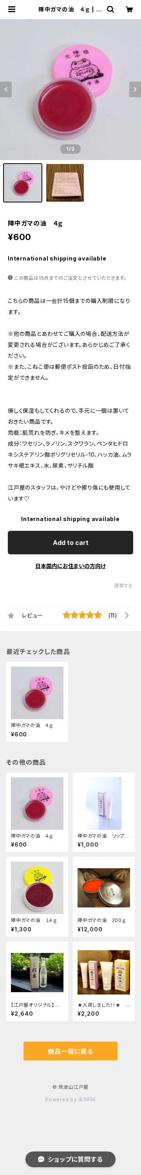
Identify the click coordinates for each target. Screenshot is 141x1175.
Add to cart (71, 543)
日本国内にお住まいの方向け (70, 566)
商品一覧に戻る (70, 1051)
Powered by (61, 1099)
